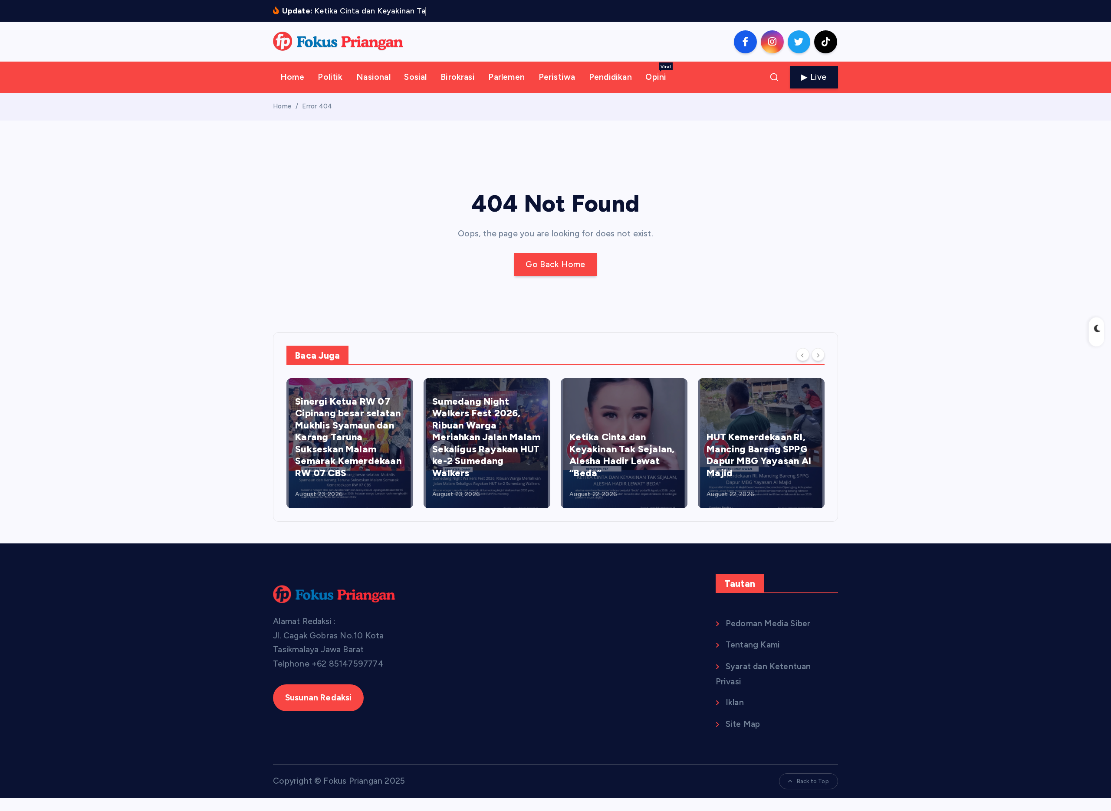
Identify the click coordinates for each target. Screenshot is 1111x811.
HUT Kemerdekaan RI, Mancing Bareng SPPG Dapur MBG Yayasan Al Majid (759, 455)
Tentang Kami (753, 645)
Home (292, 77)
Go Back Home (555, 264)
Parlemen (506, 77)
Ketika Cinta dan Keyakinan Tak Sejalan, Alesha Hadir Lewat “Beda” (621, 455)
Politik (330, 77)
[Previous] (802, 354)
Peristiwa (557, 77)
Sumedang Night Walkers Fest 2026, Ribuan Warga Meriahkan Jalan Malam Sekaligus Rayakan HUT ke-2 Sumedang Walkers (486, 437)
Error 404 (317, 106)
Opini (658, 73)
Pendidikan (610, 77)
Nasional (373, 77)
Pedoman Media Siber (768, 623)
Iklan (735, 702)
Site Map (743, 724)
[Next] (818, 354)
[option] (349, 443)
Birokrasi (457, 77)
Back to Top (813, 781)
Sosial (415, 77)
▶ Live (813, 77)
